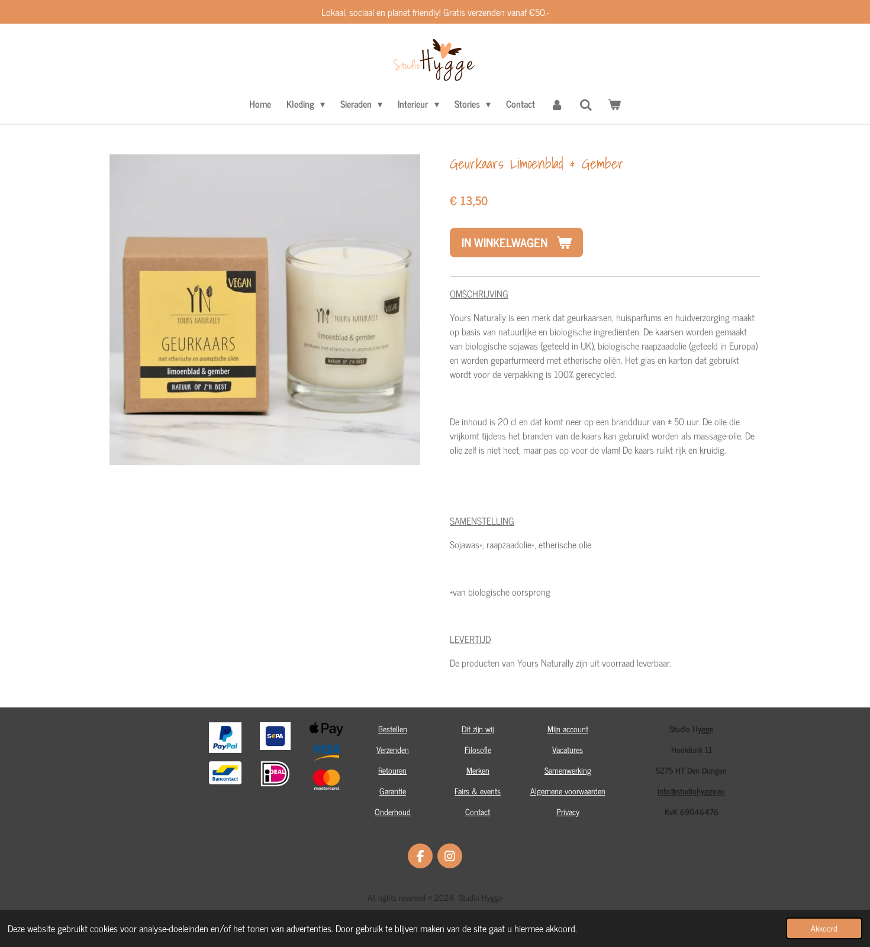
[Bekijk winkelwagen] (614, 103)
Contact (477, 811)
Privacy (567, 811)
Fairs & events (478, 790)
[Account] (557, 103)
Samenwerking (567, 770)
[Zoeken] (586, 104)
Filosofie (478, 749)
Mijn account (567, 728)
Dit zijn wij (478, 728)
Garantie (392, 790)
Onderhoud (393, 811)
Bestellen (392, 728)
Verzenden (392, 749)
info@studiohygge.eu (691, 790)
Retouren (392, 770)
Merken (477, 770)
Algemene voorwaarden (567, 790)
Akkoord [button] (824, 928)
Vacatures (567, 749)
